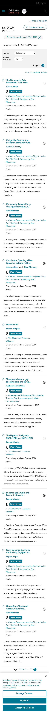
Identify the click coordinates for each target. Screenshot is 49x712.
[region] (24, 692)
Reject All (24, 700)
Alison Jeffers (12, 86)
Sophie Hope (12, 556)
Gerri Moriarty (12, 211)
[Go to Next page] (42, 65)
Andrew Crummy (13, 147)
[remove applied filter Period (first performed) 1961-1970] (39, 37)
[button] (3, 80)
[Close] (46, 676)
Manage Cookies (24, 693)
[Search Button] (45, 11)
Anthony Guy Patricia (15, 386)
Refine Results (39, 21)
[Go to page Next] (34, 669)
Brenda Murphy (12, 328)
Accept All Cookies (24, 708)
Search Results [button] (8, 29)
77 (31, 669)
